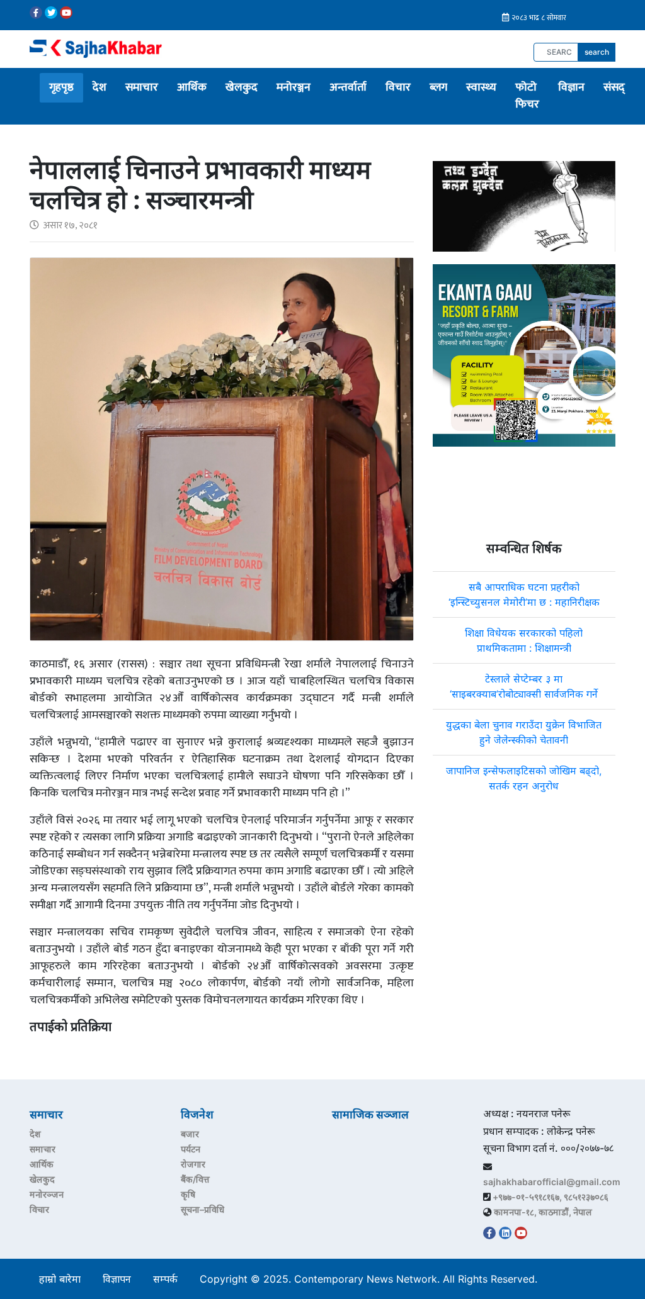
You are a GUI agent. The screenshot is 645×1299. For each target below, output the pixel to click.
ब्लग (438, 87)
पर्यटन (190, 1149)
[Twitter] (51, 12)
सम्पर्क (165, 1279)
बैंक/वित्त (195, 1179)
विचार (398, 87)
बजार (190, 1134)
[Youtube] (66, 12)
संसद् (614, 87)
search (597, 52)
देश (99, 87)
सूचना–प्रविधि (202, 1209)
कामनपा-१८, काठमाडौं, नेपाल (543, 1212)
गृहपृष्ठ (61, 87)
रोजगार (193, 1164)
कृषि (188, 1194)
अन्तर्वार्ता (348, 87)
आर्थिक (192, 87)
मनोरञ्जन (294, 87)
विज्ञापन (117, 1279)
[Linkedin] (505, 1233)
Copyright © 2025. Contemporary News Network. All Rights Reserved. (372, 1279)
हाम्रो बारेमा (60, 1279)
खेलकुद (241, 87)
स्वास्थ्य (481, 87)
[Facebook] (36, 12)
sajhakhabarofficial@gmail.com (551, 1181)
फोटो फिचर (527, 96)
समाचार (141, 87)
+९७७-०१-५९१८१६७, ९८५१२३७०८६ (550, 1196)
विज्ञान (571, 87)
